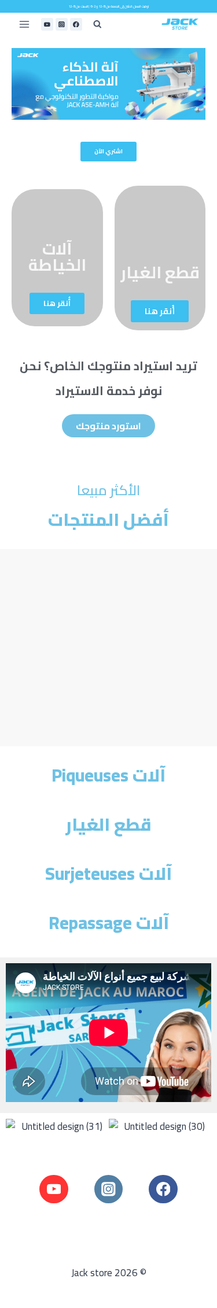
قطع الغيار (160, 272)
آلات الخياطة (57, 257)
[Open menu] (24, 25)
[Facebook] (76, 24)
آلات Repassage (109, 923)
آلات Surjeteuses (108, 873)
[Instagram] (62, 24)
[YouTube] (47, 24)
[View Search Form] (97, 24)
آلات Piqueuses (108, 775)
